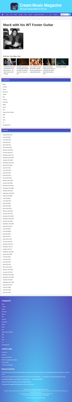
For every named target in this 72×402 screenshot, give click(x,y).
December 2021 (7, 274)
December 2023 (7, 216)
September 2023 (7, 223)
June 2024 (5, 201)
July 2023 (5, 228)
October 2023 (6, 221)
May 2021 (5, 292)
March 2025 (6, 178)
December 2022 (7, 244)
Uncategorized (6, 125)
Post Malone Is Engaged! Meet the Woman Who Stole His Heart (18, 384)
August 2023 (6, 226)
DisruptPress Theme (42, 397)
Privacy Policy (5, 362)
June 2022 (5, 259)
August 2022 (6, 254)
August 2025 (6, 165)
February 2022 (6, 269)
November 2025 (7, 157)
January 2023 (6, 241)
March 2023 (6, 239)
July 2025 (5, 167)
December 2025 (7, 155)
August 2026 (6, 134)
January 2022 (6, 272)
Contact (55, 14)
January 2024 (6, 213)
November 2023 (7, 218)
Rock (7, 14)
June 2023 (5, 231)
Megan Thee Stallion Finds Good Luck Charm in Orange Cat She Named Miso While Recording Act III (49, 70)
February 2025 (6, 180)
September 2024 (7, 193)
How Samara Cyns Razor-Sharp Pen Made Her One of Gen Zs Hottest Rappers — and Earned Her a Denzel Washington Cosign (33, 376)
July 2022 (5, 256)
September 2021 (7, 282)
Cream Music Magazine (41, 5)
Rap (4, 117)
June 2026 (5, 139)
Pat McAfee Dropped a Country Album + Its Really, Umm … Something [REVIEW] (22, 379)
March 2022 (6, 267)
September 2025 (7, 162)
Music (4, 107)
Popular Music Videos (39, 14)
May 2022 (5, 262)
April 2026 (5, 145)
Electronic (5, 92)
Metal (15, 14)
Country (30, 14)
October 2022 (6, 249)
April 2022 (5, 264)
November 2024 (7, 188)
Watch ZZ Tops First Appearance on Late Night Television (16, 381)
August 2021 (6, 284)
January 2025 (6, 183)
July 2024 (5, 198)
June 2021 (5, 290)
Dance (4, 89)
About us (4, 354)
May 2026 (5, 142)
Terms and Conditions (7, 365)
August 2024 (6, 195)
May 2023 (5, 234)
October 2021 (6, 279)
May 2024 (5, 203)
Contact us (4, 352)
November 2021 (7, 277)
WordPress (33, 397)
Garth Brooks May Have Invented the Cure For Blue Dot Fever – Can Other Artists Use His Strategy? (9, 70)
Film (50, 14)
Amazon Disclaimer (7, 357)
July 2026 (5, 137)
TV (46, 14)
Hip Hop (21, 14)
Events (4, 94)
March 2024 (6, 208)
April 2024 (5, 206)
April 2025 (5, 175)
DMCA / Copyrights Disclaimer (9, 359)
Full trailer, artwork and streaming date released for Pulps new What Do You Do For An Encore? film (22, 70)
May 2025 (5, 172)
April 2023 (5, 236)
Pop (11, 14)
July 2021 (5, 287)
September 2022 (7, 251)
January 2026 (6, 152)
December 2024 (7, 185)
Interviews (5, 102)
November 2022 (7, 246)
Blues (4, 84)
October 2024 (6, 190)
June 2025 (5, 170)
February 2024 (6, 211)
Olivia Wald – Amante (61, 66)
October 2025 (6, 160)
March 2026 (6, 147)
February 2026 (6, 150)
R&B (25, 14)
